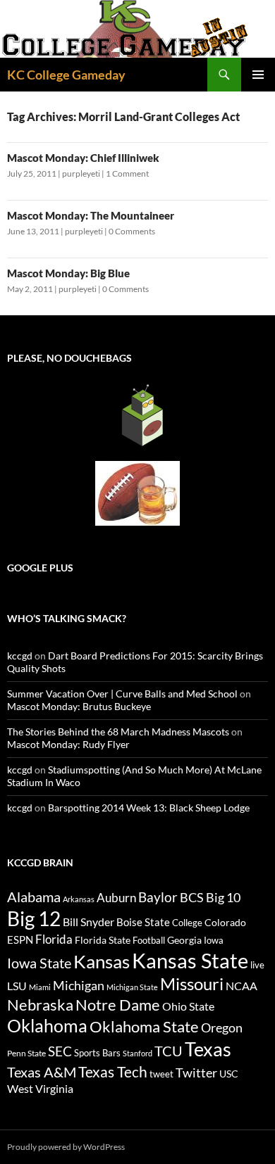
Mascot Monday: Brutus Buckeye (79, 706)
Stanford (137, 1053)
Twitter (196, 1072)
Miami (40, 987)
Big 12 (34, 918)
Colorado (225, 922)
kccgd (19, 656)
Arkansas (78, 899)
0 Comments (132, 231)
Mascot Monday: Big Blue (68, 273)
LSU (17, 985)
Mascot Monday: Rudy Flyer (68, 744)
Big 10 (223, 897)
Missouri (192, 984)
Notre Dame (117, 1004)
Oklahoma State (144, 1026)
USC (228, 1074)
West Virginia (40, 1088)
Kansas (101, 961)
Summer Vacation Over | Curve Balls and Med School (122, 694)
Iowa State (39, 962)
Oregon (222, 1027)
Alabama (34, 896)
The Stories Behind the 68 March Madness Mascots (118, 732)
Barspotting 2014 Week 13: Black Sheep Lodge (149, 808)
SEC (60, 1051)
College (187, 922)
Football (149, 940)
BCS (192, 897)
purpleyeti (81, 173)
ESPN (20, 940)
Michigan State (132, 987)
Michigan (78, 985)
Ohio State (188, 1006)
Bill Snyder (88, 921)
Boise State (143, 922)
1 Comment (127, 173)
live (257, 964)
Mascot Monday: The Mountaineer (90, 215)
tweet (161, 1074)
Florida (54, 939)
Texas (208, 1049)
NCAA (241, 985)
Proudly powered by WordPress (66, 1146)
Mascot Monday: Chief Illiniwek (83, 157)
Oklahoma (47, 1025)
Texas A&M (41, 1071)
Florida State (102, 940)
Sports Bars (97, 1052)
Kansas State (190, 960)
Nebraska (40, 1004)
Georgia (184, 940)
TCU (168, 1050)
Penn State (26, 1053)
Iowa (214, 940)
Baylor (158, 897)
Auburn (116, 897)
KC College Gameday (66, 74)
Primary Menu (258, 74)
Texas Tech (112, 1071)
